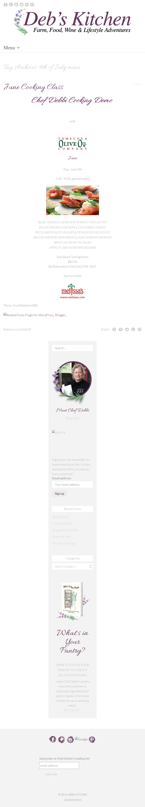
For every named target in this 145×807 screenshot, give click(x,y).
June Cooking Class (33, 87)
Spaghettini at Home (65, 530)
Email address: (61, 478)
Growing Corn (61, 536)
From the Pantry (62, 523)
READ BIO (72, 418)
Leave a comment (17, 329)
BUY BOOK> (72, 710)
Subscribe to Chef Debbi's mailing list (64, 758)
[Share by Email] (139, 329)
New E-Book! (60, 517)
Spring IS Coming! (63, 543)
